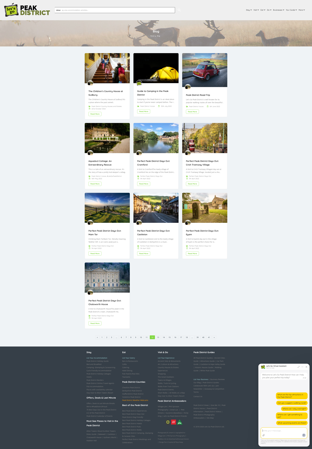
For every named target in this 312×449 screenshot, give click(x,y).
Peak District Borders (95, 380)
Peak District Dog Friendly (132, 417)
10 (141, 337)
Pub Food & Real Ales (130, 374)
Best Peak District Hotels (132, 423)
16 (175, 337)
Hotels (89, 377)
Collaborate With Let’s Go (204, 386)
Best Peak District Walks (132, 430)
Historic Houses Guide (204, 367)
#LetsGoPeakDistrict (114, 176)
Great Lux (174, 410)
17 (181, 337)
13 (158, 337)
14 (164, 337)
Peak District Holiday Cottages (99, 374)
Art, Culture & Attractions (168, 364)
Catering (125, 367)
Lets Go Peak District (212, 426)
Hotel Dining (127, 370)
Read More (94, 114)
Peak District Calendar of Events (99, 416)
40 (203, 337)
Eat (262, 10)
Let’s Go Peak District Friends (175, 416)
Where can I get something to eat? (289, 415)
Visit (255, 10)
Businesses (277, 10)
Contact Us (198, 396)
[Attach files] (263, 435)
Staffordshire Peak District (132, 394)
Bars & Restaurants (130, 361)
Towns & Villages (164, 380)
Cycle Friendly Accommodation (99, 370)
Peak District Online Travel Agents (100, 383)
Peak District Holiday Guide (98, 361)
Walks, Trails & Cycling (167, 383)
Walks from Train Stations (168, 386)
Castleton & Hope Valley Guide (212, 364)
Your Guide (290, 10)
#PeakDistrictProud (99, 406)
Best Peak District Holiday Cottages (136, 420)
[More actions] (302, 367)
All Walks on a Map (177, 393)
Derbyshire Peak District (132, 391)
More (301, 10)
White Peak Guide (207, 370)
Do (268, 10)
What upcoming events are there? (292, 423)
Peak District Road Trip (198, 95)
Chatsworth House (94, 437)
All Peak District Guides (203, 358)
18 (187, 337)
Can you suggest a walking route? (292, 403)
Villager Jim (162, 406)
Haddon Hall (92, 440)
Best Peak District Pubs (131, 426)
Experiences (163, 370)
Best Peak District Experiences (134, 411)
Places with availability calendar (100, 389)
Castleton (111, 434)
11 (147, 337)
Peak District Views (201, 405)
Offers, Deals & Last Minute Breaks (101, 403)
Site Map (210, 418)
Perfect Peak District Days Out (151, 176)
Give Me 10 (215, 405)
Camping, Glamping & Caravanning (101, 367)
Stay (248, 10)
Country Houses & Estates (168, 367)
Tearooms (126, 377)
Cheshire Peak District (131, 387)
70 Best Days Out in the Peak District (101, 410)
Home (152, 36)
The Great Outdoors (166, 377)
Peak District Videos (213, 411)
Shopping (162, 374)
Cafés (124, 364)
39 (198, 337)
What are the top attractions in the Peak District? (290, 395)
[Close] (306, 367)
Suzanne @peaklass (174, 413)
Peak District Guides (211, 382)
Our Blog (197, 382)
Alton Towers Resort (95, 431)
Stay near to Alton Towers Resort (100, 393)
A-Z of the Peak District (96, 413)
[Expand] (299, 367)
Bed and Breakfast (94, 364)
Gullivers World (109, 437)
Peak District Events (166, 389)
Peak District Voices (147, 106)
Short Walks (162, 393)
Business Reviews (217, 379)
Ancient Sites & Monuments (169, 361)
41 (209, 337)
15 (170, 337)
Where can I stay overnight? (294, 409)
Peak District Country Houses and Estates (107, 106)
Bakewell (102, 434)
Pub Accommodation (95, 386)
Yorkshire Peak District (131, 397)
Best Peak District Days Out (133, 414)
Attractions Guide (207, 361)
